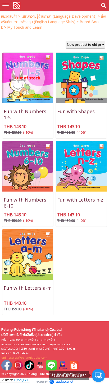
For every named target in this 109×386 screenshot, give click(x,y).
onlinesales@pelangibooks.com (24, 357)
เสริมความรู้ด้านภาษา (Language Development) (59, 16)
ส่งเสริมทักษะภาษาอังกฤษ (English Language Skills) (53, 19)
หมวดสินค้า (9, 16)
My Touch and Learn (24, 27)
